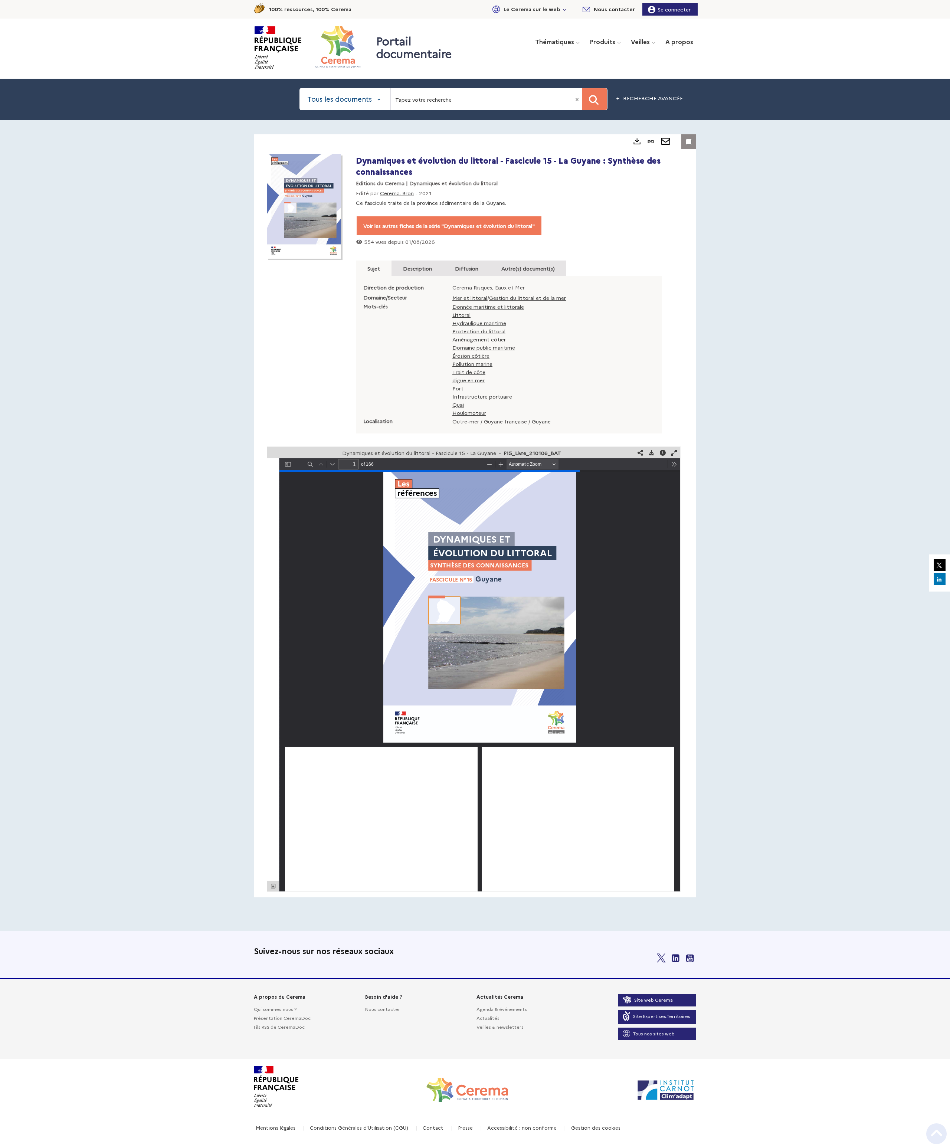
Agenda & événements (501, 1009)
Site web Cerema (653, 999)
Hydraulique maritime (479, 323)
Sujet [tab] (373, 268)
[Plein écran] (674, 452)
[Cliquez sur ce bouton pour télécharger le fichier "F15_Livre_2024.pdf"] (651, 452)
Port (457, 388)
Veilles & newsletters (500, 1027)
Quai (458, 404)
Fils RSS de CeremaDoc (279, 1027)
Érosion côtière (470, 355)
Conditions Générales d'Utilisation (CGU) (359, 1127)
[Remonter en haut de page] (936, 1133)
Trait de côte (468, 372)
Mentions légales (275, 1127)
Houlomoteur (469, 412)
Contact (433, 1127)
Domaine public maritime (483, 347)
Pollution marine (472, 363)
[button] (528, 9)
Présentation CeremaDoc (282, 1018)
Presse (465, 1127)
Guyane (541, 421)
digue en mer (468, 380)
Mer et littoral (469, 297)
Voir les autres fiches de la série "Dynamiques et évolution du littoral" (449, 225)
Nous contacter (382, 1009)
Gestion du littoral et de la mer (527, 297)
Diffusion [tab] (466, 268)
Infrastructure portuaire (482, 396)
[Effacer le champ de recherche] (577, 99)
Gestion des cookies (595, 1127)
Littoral (461, 314)
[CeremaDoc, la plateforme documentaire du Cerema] (340, 47)
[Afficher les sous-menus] (564, 9)
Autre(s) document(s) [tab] (528, 268)
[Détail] (663, 452)
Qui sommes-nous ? (275, 1009)
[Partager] (640, 452)
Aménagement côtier (479, 339)
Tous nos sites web (654, 1033)
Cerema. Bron (397, 193)
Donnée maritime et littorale (488, 306)
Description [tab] (417, 268)
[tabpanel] (475, 515)
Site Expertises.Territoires (661, 1016)
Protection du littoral (478, 331)
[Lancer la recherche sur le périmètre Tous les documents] (594, 99)
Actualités (487, 1018)
